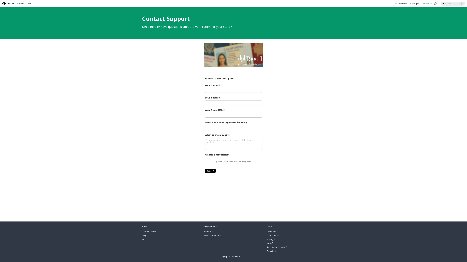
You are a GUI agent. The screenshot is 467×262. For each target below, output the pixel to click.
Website (270, 251)
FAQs (144, 235)
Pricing (413, 3)
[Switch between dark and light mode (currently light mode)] (435, 4)
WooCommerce (211, 235)
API (143, 239)
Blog (269, 243)
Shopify (207, 231)
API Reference (401, 3)
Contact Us (427, 3)
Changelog (272, 231)
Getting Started (24, 3)
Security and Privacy (276, 247)
